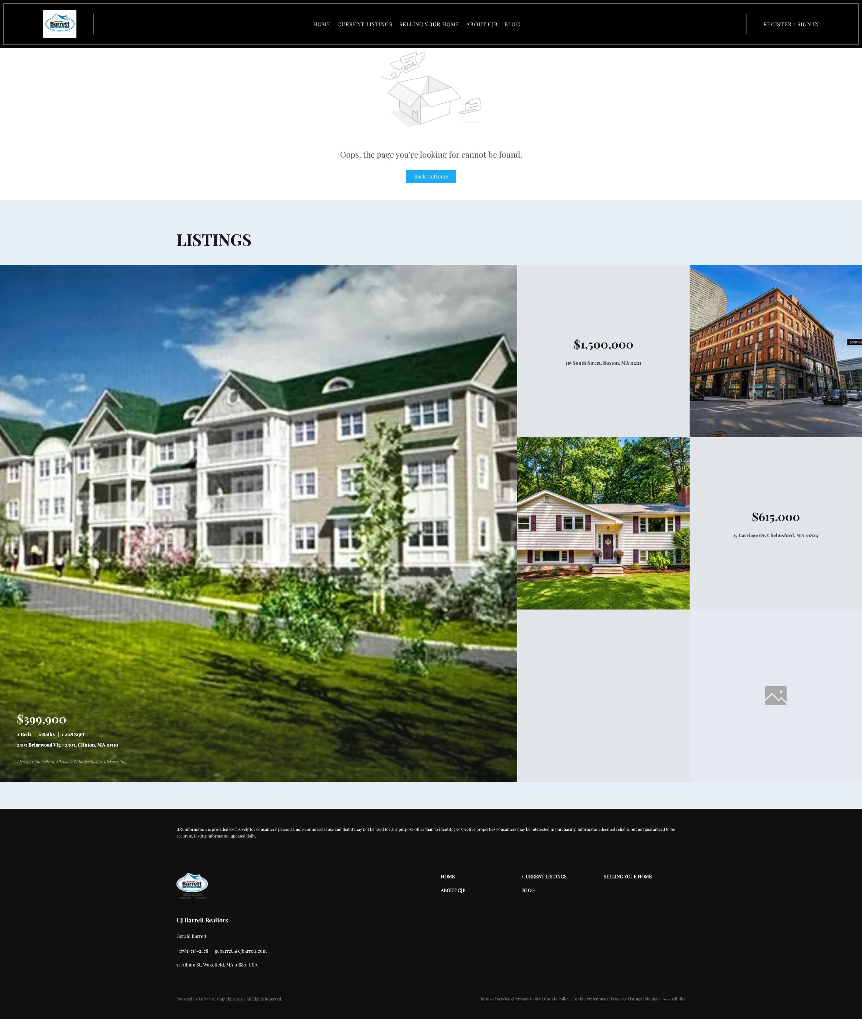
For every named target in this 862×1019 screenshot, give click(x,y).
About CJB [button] (482, 24)
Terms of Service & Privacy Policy (510, 998)
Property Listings (626, 998)
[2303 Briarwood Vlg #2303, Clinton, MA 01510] (258, 780)
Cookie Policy (556, 998)
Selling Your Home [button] (429, 24)
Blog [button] (512, 24)
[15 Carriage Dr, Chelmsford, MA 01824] (603, 607)
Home (322, 24)
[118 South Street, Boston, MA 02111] (776, 435)
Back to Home (431, 176)
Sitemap (652, 998)
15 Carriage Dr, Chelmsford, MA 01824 (775, 535)
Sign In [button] (808, 24)
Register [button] (777, 24)
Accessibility (674, 998)
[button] (59, 24)
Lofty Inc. (207, 998)
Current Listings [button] (365, 24)
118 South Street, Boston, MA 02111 (603, 363)
